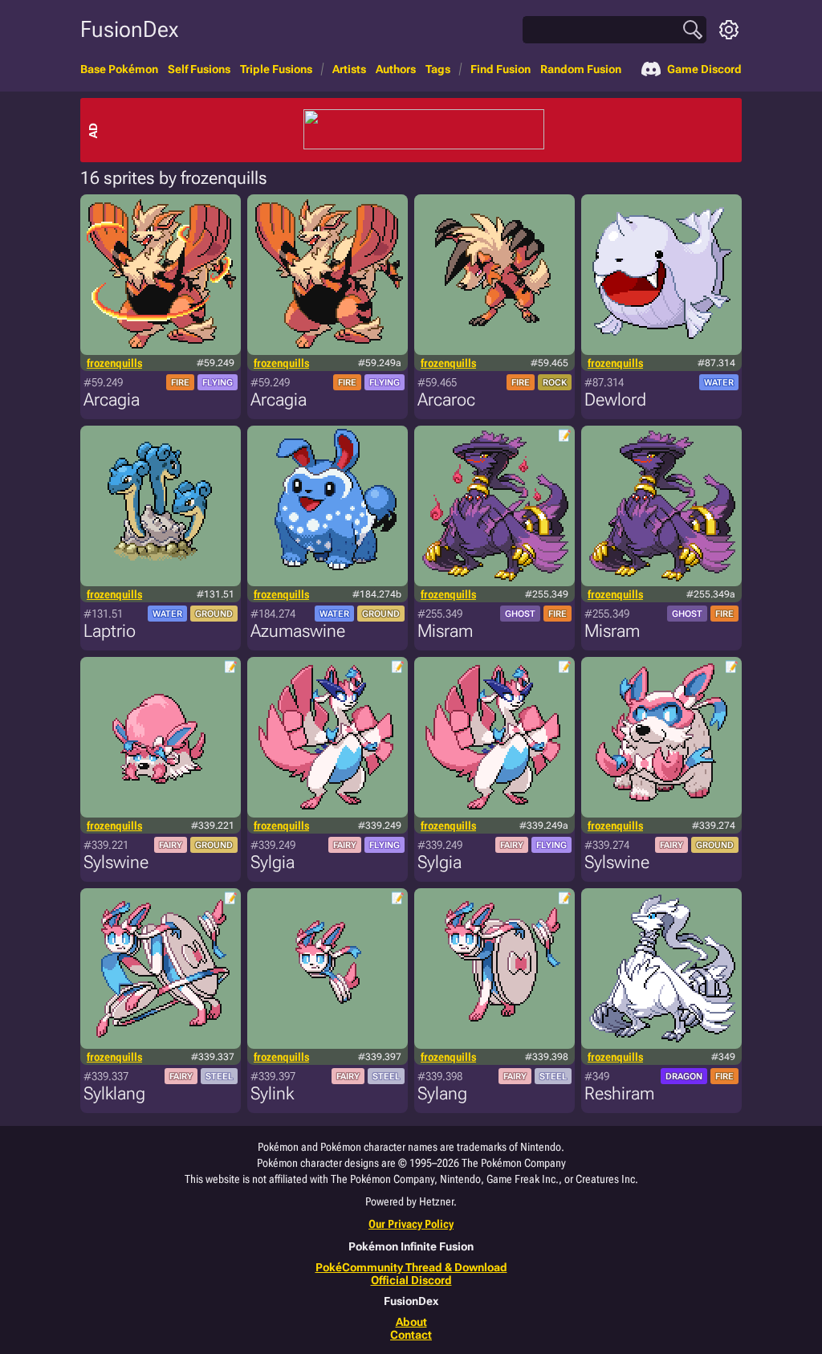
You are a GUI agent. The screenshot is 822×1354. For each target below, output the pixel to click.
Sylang (442, 1093)
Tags (437, 69)
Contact (411, 1334)
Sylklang (114, 1093)
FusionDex (129, 29)
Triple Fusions (276, 69)
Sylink (272, 1093)
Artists (349, 69)
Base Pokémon (119, 69)
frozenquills (114, 363)
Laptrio (109, 631)
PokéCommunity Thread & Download (411, 1267)
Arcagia (111, 399)
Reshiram (619, 1093)
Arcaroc (446, 399)
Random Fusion (580, 69)
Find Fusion (500, 69)
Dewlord (615, 399)
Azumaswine (297, 631)
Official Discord (411, 1280)
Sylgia (272, 862)
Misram (445, 631)
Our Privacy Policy (411, 1223)
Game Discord (704, 69)
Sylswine (116, 862)
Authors (396, 69)
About (411, 1321)
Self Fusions (199, 69)
